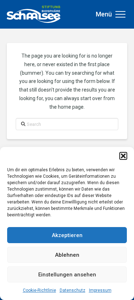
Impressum (100, 290)
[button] (123, 155)
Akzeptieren (67, 235)
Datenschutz (72, 290)
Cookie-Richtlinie (39, 290)
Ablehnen (67, 255)
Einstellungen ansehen (67, 274)
